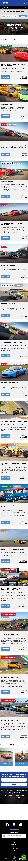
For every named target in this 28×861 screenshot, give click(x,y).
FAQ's (14, 842)
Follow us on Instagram (14, 824)
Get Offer (5, 77)
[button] (14, 784)
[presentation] (24, 745)
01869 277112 (14, 832)
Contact (6, 7)
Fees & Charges (14, 851)
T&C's (14, 846)
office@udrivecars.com (14, 835)
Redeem (23, 16)
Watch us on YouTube (20, 824)
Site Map (14, 853)
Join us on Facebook (7, 824)
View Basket (22, 3)
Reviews (14, 840)
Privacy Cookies (14, 848)
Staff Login (14, 844)
